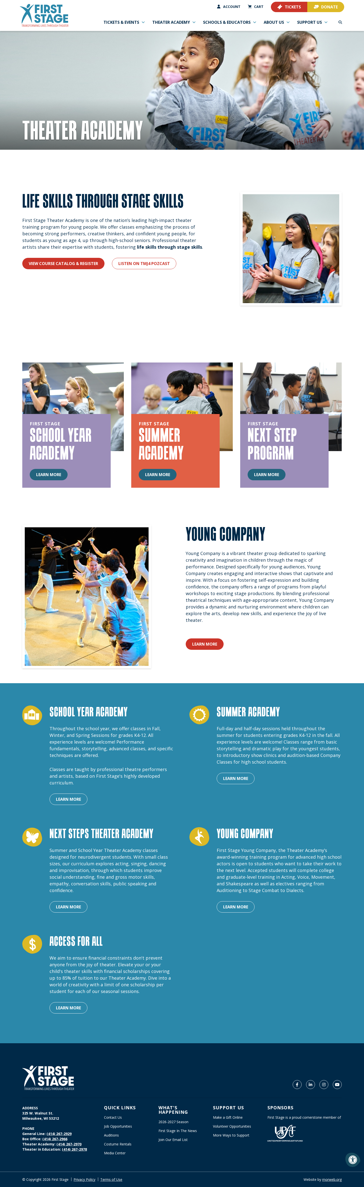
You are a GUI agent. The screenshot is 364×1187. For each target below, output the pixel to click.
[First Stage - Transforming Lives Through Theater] (44, 15)
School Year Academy (61, 443)
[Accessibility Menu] (352, 1159)
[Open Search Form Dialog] (340, 22)
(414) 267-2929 (59, 1133)
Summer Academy (161, 443)
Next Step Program (272, 443)
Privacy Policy (84, 1179)
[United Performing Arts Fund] (285, 1133)
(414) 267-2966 (54, 1139)
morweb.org (332, 1179)
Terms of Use (111, 1179)
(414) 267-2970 (68, 1144)
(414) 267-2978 (74, 1149)
